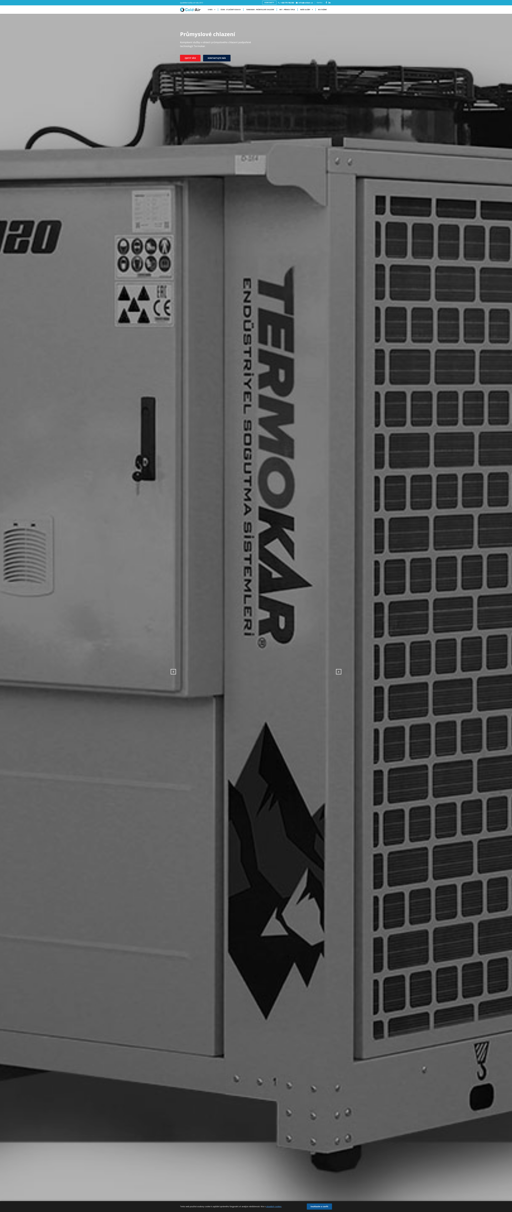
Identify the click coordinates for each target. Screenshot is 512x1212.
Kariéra (319, 2)
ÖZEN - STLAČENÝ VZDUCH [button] (231, 10)
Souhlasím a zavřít (319, 1206)
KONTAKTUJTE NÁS (217, 58)
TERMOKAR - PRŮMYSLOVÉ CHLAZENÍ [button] (260, 10)
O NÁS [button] (210, 10)
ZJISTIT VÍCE (190, 58)
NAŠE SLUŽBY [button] (305, 10)
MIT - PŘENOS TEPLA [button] (287, 10)
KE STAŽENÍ (322, 10)
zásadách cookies (273, 1206)
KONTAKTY (269, 2)
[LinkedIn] (329, 2)
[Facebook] (326, 2)
